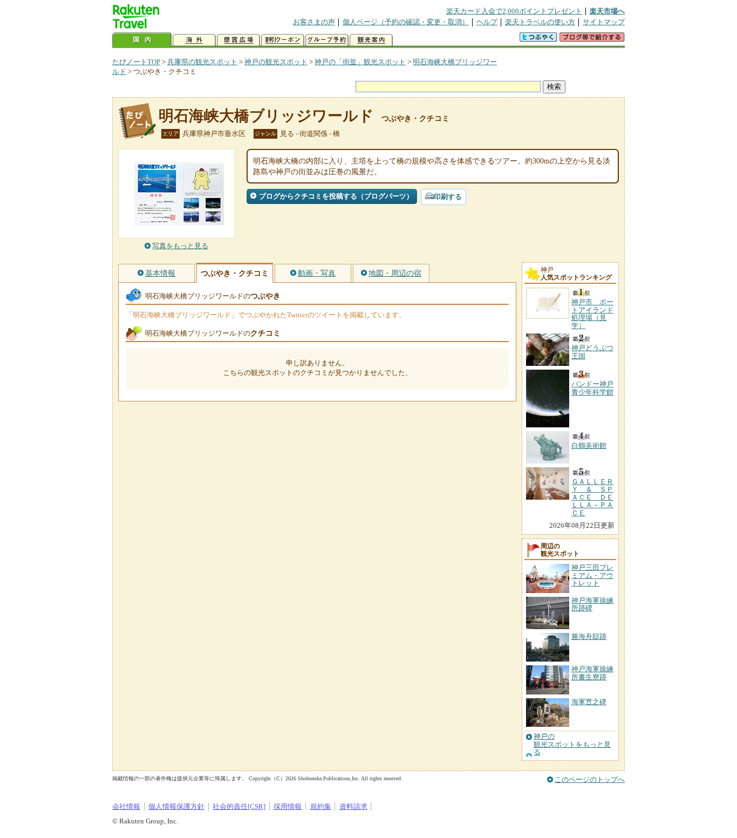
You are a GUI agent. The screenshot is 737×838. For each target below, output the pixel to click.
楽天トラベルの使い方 (540, 22)
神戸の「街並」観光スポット (360, 62)
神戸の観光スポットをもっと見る (572, 744)
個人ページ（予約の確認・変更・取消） (406, 22)
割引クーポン (282, 40)
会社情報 (126, 806)
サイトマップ (604, 22)
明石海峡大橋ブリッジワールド (266, 115)
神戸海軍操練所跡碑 (592, 604)
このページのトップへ (590, 779)
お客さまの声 (314, 22)
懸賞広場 (238, 40)
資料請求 (353, 806)
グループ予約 (327, 40)
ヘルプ (486, 22)
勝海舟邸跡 (588, 636)
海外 (194, 40)
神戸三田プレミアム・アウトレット (592, 575)
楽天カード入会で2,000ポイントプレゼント (514, 11)
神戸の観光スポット (276, 62)
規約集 (320, 806)
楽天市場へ (607, 11)
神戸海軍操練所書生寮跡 (592, 672)
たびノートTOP (136, 62)
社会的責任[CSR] (239, 806)
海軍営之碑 (588, 702)
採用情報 (288, 806)
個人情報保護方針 (176, 806)
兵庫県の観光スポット (202, 62)
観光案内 (371, 40)
